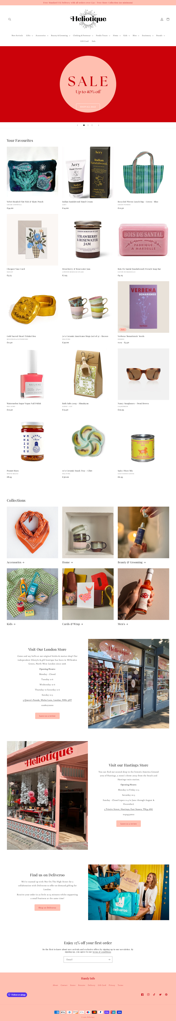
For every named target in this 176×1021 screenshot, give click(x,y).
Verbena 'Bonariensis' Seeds (131, 336)
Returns (81, 985)
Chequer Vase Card (16, 269)
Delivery (91, 985)
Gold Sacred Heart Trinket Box (21, 336)
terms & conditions (102, 952)
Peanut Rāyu (13, 470)
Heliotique (90, 1017)
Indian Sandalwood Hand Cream (77, 201)
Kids (9, 624)
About (55, 985)
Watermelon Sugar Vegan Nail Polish (24, 403)
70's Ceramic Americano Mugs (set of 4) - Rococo (85, 336)
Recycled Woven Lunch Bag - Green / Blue (138, 201)
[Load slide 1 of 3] (84, 125)
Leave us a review (47, 715)
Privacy (112, 985)
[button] (10, 19)
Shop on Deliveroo (47, 907)
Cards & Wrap (71, 624)
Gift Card (102, 985)
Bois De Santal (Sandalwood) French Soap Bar (139, 269)
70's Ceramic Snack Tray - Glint (77, 470)
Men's (121, 624)
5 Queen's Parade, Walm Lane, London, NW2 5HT (47, 700)
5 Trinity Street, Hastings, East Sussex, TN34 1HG (128, 809)
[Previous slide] (77, 125)
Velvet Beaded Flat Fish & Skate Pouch (25, 201)
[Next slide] (98, 125)
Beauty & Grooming (130, 562)
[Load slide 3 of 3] (92, 125)
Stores (73, 985)
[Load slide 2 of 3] (88, 125)
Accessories (14, 562)
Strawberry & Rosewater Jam (76, 269)
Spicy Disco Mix (125, 470)
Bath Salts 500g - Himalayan (75, 403)
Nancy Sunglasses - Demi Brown (133, 403)
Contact (64, 985)
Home (66, 562)
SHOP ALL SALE (88, 106)
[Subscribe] (109, 959)
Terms (120, 985)
